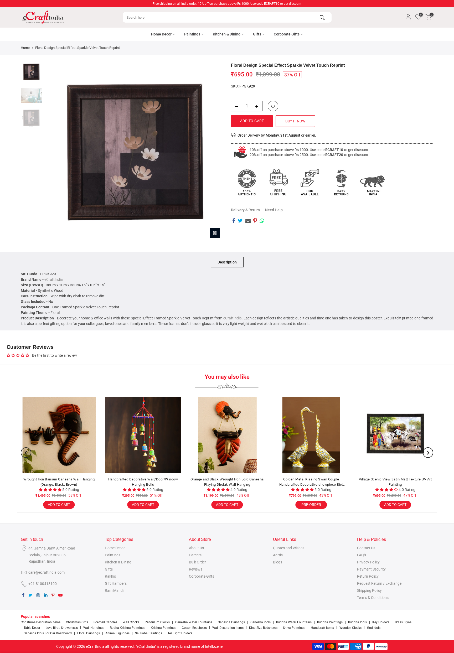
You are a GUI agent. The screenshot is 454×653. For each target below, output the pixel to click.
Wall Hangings (93, 628)
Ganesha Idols (260, 622)
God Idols (373, 628)
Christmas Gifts (77, 622)
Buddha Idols (357, 622)
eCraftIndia (53, 279)
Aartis (278, 555)
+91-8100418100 (42, 584)
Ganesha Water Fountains (193, 622)
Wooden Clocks (350, 628)
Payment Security (371, 569)
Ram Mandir (115, 590)
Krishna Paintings (163, 628)
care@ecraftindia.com (46, 572)
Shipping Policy (369, 590)
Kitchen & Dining (226, 34)
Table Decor (32, 628)
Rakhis (110, 576)
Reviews (195, 569)
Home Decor (161, 34)
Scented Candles (105, 622)
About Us (196, 548)
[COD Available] (310, 182)
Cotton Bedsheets (194, 628)
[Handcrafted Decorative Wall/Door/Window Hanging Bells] (143, 435)
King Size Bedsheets (263, 628)
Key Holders (380, 622)
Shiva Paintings (294, 628)
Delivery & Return (245, 210)
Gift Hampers (116, 583)
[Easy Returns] (341, 182)
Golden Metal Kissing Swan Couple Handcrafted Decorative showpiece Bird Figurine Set (311, 482)
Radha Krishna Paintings (127, 628)
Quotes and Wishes (288, 548)
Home (25, 47)
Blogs (277, 562)
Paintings (192, 34)
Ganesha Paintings (231, 622)
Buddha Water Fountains (294, 622)
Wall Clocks (131, 622)
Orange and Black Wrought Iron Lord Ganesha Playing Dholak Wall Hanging (227, 481)
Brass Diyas (403, 622)
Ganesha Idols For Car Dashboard (48, 633)
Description (227, 262)
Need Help (274, 210)
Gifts (257, 34)
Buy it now (295, 121)
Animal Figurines (117, 633)
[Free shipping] (278, 182)
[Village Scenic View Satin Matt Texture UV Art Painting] (395, 435)
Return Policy (368, 576)
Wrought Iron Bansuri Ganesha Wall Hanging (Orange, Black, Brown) (59, 481)
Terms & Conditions (373, 597)
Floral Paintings (88, 633)
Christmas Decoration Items (40, 622)
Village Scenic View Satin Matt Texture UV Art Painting (395, 481)
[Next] (214, 152)
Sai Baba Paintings (148, 633)
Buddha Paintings (330, 622)
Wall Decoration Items (228, 628)
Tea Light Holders (180, 633)
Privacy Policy (368, 562)
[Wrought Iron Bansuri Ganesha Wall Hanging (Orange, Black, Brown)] (59, 435)
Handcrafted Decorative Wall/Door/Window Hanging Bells (143, 481)
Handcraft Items (322, 628)
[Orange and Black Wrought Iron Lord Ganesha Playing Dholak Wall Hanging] (227, 435)
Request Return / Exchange (379, 583)
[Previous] (53, 152)
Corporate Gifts (287, 34)
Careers (195, 555)
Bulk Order (197, 562)
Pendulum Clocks (157, 622)
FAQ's (361, 555)
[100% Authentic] (247, 182)
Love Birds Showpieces (62, 628)
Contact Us (366, 548)
